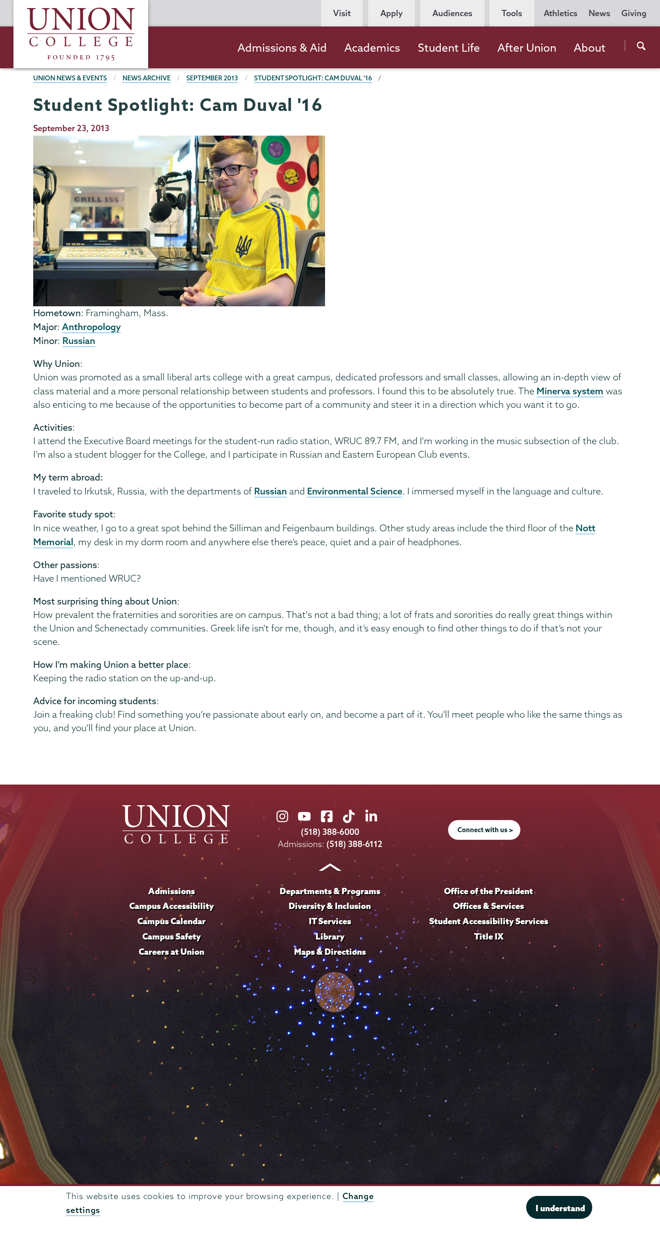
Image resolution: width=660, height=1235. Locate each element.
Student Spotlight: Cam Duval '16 (313, 78)
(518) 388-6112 (354, 844)
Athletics (560, 13)
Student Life (449, 47)
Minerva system (570, 391)
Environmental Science (354, 491)
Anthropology (91, 326)
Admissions (171, 891)
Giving (634, 13)
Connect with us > (485, 830)
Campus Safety (171, 936)
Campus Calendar (171, 921)
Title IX (488, 936)
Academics (372, 47)
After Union (526, 47)
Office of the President (488, 891)
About (590, 47)
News (599, 13)
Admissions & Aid (282, 47)
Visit (342, 13)
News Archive (147, 78)
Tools (512, 13)
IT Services (330, 921)
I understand (560, 1208)
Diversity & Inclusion (330, 905)
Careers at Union (171, 951)
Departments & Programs (330, 891)
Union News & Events (70, 78)
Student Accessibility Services (488, 921)
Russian (78, 340)
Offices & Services (488, 905)
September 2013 (212, 78)
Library (330, 936)
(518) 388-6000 (330, 832)
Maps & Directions (330, 951)
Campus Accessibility (171, 905)
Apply (391, 13)
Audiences (452, 13)
